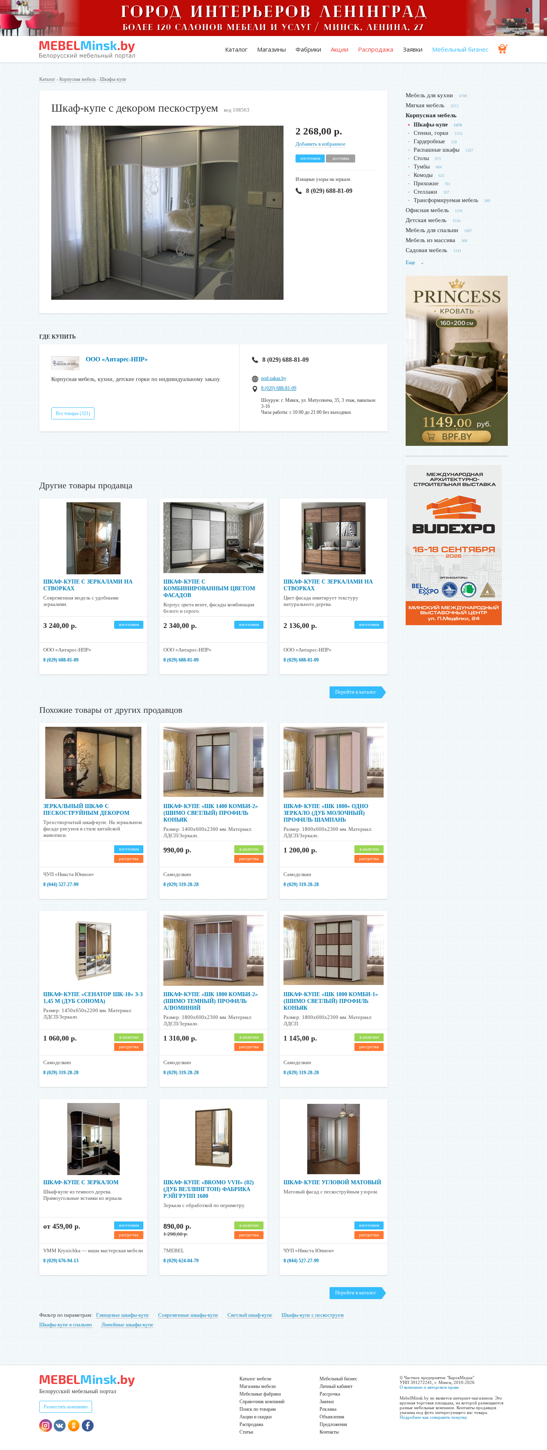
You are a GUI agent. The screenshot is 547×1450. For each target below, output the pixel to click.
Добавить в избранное (321, 144)
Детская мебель (426, 220)
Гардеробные (429, 141)
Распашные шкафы (436, 150)
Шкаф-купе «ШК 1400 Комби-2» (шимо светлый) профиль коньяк (210, 813)
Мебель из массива (430, 240)
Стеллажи (425, 192)
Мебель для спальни (432, 230)
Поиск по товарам (257, 1409)
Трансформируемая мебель (446, 200)
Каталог (236, 49)
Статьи (246, 1432)
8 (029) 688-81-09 (329, 190)
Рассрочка (330, 1394)
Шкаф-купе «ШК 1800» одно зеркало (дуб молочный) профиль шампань (326, 813)
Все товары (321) (73, 413)
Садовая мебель (426, 250)
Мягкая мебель (425, 105)
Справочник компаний (261, 1401)
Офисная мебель (427, 210)
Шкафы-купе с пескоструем (313, 1315)
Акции (339, 49)
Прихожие (426, 183)
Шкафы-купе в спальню (65, 1325)
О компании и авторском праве (429, 1387)
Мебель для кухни (429, 95)
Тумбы (422, 167)
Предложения (333, 1424)
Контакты (329, 1432)
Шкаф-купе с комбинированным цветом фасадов (209, 588)
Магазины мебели (257, 1386)
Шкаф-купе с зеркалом (81, 1182)
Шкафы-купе (113, 79)
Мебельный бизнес (460, 49)
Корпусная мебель (77, 79)
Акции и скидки (255, 1417)
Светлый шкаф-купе (249, 1315)
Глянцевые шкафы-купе (122, 1315)
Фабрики (308, 49)
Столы (421, 158)
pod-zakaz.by (273, 378)
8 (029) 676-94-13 (60, 1260)
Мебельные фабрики (260, 1394)
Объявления (332, 1417)
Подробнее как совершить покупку (433, 1417)
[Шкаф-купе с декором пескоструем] (167, 298)
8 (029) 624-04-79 (181, 1260)
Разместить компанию (66, 1407)
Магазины (271, 49)
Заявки (412, 49)
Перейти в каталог (355, 692)
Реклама (328, 1409)
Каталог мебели (255, 1379)
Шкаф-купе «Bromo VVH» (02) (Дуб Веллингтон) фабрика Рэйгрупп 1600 (208, 1189)
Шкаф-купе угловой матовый (332, 1182)
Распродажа (375, 49)
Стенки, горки (431, 133)
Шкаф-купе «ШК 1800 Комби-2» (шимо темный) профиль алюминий (210, 1001)
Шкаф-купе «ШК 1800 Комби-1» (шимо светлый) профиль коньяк (331, 1001)
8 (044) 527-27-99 (60, 884)
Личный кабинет (336, 1386)
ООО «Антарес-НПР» (117, 359)
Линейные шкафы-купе (127, 1325)
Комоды (423, 175)
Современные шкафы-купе (188, 1315)
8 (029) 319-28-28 (181, 884)
